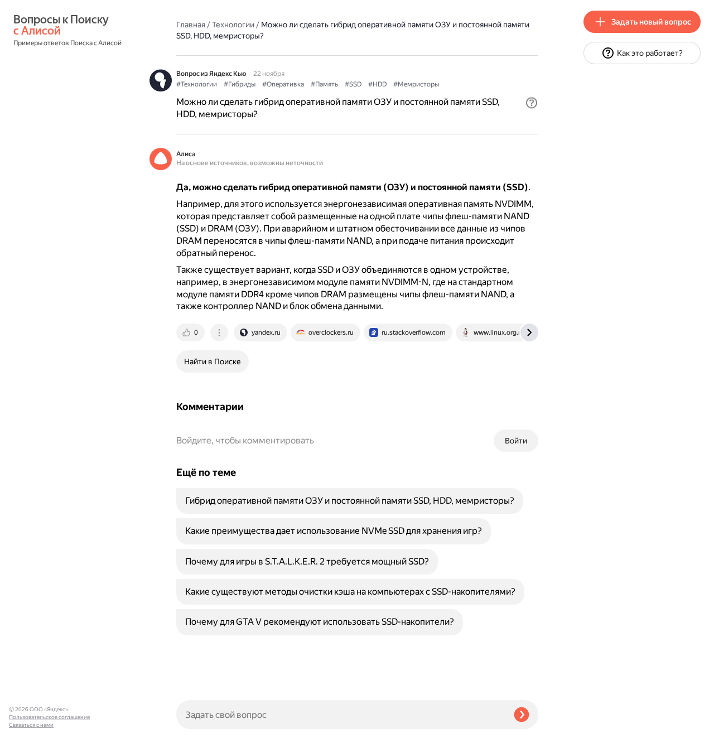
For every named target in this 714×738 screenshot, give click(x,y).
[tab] (191, 332)
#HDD (377, 84)
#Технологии (196, 84)
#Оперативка (283, 84)
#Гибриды (239, 84)
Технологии (233, 24)
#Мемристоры (416, 84)
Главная (190, 24)
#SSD (353, 84)
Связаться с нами (31, 725)
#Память (324, 84)
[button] (531, 102)
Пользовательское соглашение (49, 717)
